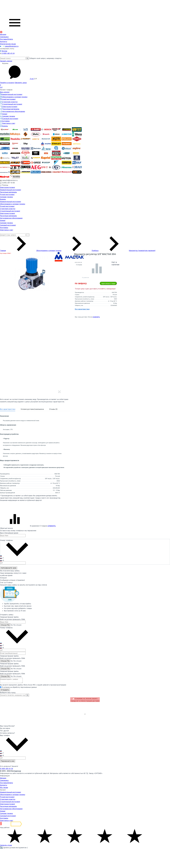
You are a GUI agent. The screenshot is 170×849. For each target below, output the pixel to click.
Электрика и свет (8, 123)
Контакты (3, 41)
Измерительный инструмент (11, 94)
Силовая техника (6, 197)
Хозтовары (5, 121)
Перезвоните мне (7, 761)
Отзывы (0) (53, 409)
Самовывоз (4, 37)
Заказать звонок (6, 61)
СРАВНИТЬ (52, 526)
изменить (96, 317)
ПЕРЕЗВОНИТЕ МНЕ (8, 568)
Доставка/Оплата (6, 39)
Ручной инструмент (8, 99)
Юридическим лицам (8, 44)
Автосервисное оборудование (13, 111)
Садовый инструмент (10, 119)
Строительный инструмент (12, 104)
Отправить (5, 690)
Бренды (5, 126)
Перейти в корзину (7, 83)
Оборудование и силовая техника (14, 97)
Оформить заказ (21, 83)
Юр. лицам (4, 787)
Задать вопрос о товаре (108, 283)
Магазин (3, 34)
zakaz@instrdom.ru (11, 46)
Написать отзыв (6, 845)
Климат (4, 114)
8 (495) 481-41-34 (8, 53)
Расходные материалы (10, 109)
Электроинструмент (9, 107)
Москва (4, 51)
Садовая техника (8, 116)
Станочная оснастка (9, 102)
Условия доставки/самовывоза (32, 409)
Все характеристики (7, 409)
